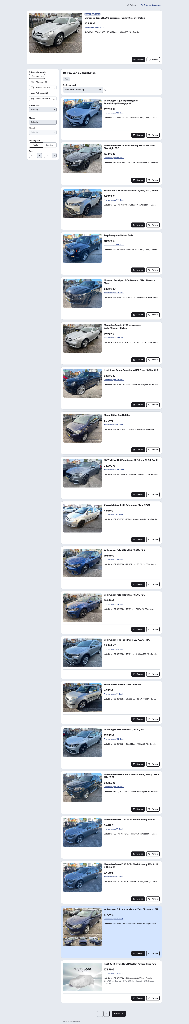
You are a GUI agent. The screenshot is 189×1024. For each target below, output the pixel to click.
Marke (32, 118)
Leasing (49, 145)
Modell (32, 128)
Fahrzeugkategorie (37, 72)
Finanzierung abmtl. (94, 27)
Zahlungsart (34, 141)
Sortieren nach (69, 85)
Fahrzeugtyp (34, 105)
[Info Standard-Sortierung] (105, 90)
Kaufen (36, 145)
